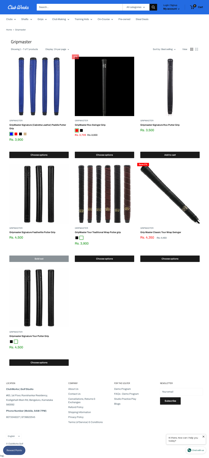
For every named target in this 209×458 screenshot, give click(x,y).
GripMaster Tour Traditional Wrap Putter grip (98, 232)
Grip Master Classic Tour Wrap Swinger (160, 232)
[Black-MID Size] (81, 237)
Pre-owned (124, 19)
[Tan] (25, 134)
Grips (40, 19)
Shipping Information (79, 412)
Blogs (117, 403)
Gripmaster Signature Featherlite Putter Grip (32, 232)
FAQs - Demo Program (126, 394)
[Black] (20, 134)
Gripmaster (15, 121)
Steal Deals (142, 19)
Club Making (59, 19)
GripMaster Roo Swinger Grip (90, 125)
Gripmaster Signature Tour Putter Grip (29, 336)
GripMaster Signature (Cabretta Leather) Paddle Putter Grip (37, 127)
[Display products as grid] (191, 49)
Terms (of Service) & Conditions (85, 422)
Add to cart (170, 155)
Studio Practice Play (125, 399)
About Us (73, 389)
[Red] (16, 134)
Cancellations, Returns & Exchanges (81, 401)
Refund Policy (75, 407)
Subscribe (170, 401)
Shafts (25, 19)
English (11, 436)
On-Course (104, 19)
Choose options (39, 155)
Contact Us (74, 394)
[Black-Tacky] (29, 134)
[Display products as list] (196, 49)
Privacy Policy (76, 417)
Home (9, 30)
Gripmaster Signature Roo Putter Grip (160, 125)
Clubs (9, 19)
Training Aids (82, 19)
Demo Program (122, 389)
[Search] (153, 7)
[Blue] (11, 134)
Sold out (39, 259)
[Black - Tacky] (16, 341)
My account (170, 8)
